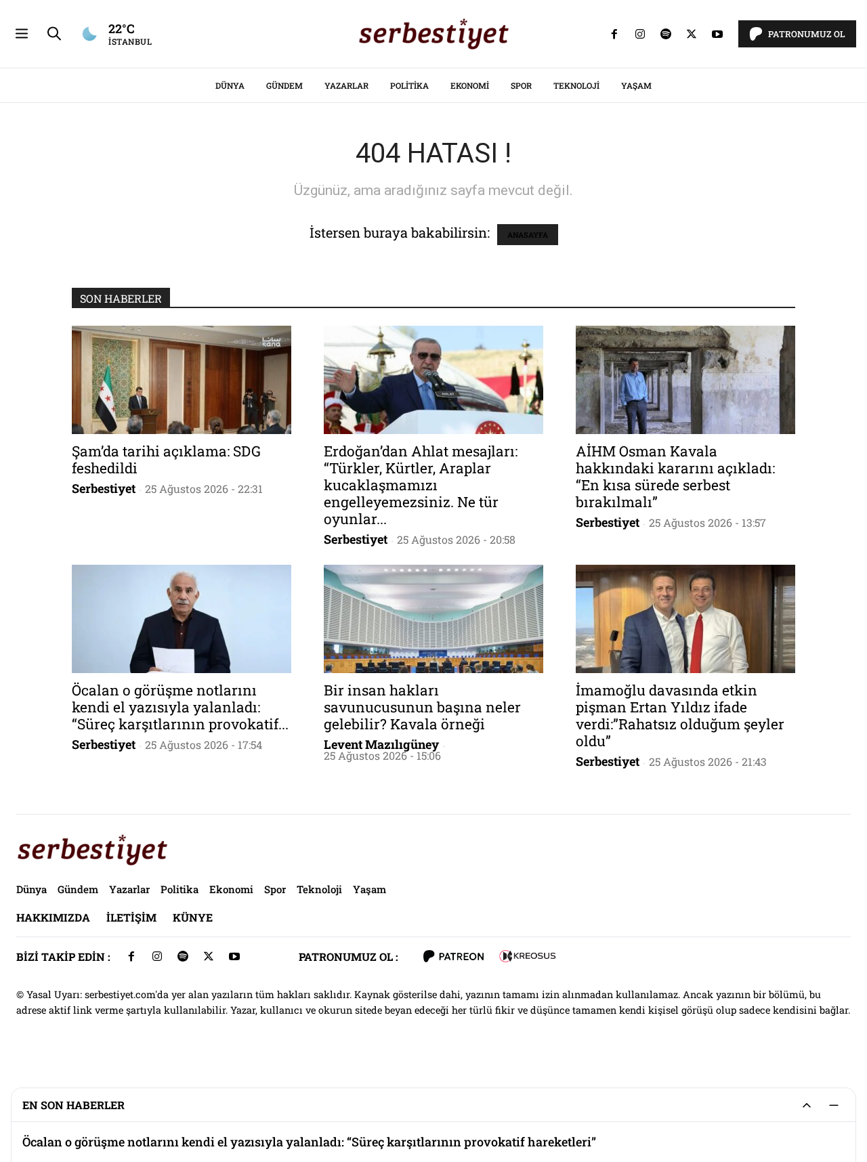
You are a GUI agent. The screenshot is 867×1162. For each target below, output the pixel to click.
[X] (691, 34)
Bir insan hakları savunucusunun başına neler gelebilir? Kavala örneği (422, 707)
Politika (409, 85)
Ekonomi (469, 85)
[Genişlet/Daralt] (807, 1105)
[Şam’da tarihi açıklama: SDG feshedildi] (181, 380)
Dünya (230, 85)
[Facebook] (614, 34)
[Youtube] (717, 34)
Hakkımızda (53, 917)
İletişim (131, 917)
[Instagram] (640, 34)
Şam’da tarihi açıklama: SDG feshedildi (166, 459)
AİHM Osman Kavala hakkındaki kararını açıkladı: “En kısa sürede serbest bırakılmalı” (675, 476)
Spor (521, 85)
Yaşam (636, 85)
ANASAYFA (527, 235)
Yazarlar (346, 85)
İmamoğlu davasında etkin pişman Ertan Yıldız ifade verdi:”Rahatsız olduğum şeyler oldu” (680, 715)
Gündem (284, 85)
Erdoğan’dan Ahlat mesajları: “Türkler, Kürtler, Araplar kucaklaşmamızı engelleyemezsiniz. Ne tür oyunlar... (420, 485)
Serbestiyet (103, 488)
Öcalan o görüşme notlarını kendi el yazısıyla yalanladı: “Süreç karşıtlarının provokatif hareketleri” (309, 1142)
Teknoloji (576, 85)
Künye (193, 917)
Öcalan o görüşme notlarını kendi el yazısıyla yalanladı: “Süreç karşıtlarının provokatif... (180, 707)
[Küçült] (834, 1105)
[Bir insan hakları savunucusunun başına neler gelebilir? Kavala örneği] (433, 619)
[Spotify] (666, 34)
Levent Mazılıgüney (381, 744)
